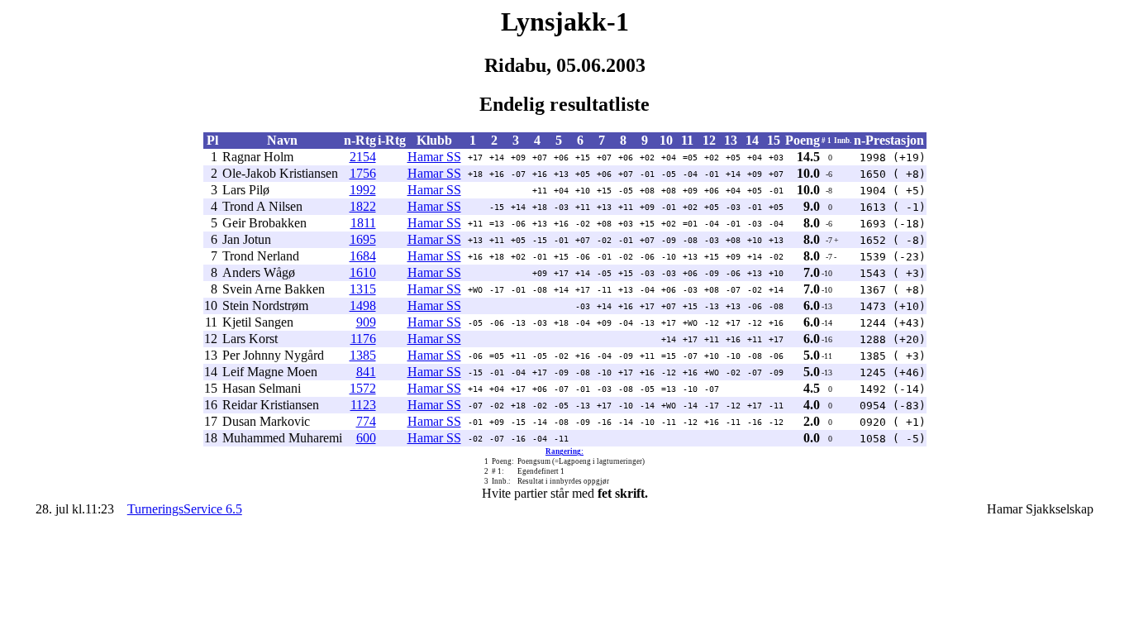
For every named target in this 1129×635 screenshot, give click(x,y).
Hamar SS (434, 157)
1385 (363, 355)
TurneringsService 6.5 (184, 509)
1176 (363, 339)
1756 (363, 173)
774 (366, 421)
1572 (363, 388)
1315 (363, 289)
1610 (363, 272)
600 (366, 438)
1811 (363, 223)
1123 (363, 405)
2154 (363, 157)
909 (366, 322)
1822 (363, 206)
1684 (363, 256)
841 (366, 372)
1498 (363, 305)
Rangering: (564, 451)
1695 (363, 239)
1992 (363, 190)
